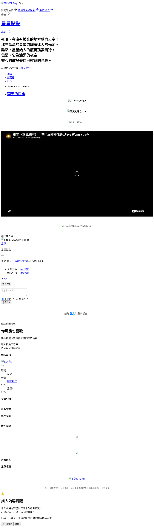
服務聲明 (105, 488)
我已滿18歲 (7, 524)
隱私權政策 (94, 488)
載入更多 (6, 284)
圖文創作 (26, 68)
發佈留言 (6, 302)
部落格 (10, 77)
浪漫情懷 (24, 273)
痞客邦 (18, 261)
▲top (4, 278)
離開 (17, 524)
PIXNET (54, 488)
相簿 (9, 74)
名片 (9, 81)
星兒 (3, 243)
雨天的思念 (16, 94)
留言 (24, 261)
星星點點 (10, 23)
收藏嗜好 (24, 269)
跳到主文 (6, 32)
